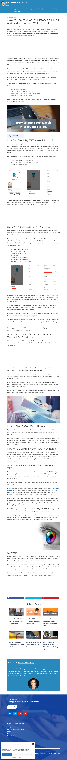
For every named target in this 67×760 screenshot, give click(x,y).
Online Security (42, 9)
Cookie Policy (14, 757)
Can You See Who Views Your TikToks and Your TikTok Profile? (16, 621)
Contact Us (12, 707)
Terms (50, 753)
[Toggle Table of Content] (20, 136)
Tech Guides (17, 11)
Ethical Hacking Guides (30, 9)
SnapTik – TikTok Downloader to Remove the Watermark (33, 621)
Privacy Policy (20, 757)
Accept (7, 754)
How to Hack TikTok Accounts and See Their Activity (16, 645)
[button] (33, 744)
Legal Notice (56, 753)
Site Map (36, 753)
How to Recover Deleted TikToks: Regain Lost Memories (33, 645)
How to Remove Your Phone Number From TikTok (25, 93)
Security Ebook (53, 9)
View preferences (28, 754)
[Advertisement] (33, 48)
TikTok (33, 26)
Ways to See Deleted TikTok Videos (21, 95)
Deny (18, 754)
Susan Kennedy (12, 26)
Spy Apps (16, 9)
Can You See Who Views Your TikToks (22, 91)
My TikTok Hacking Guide (18, 89)
